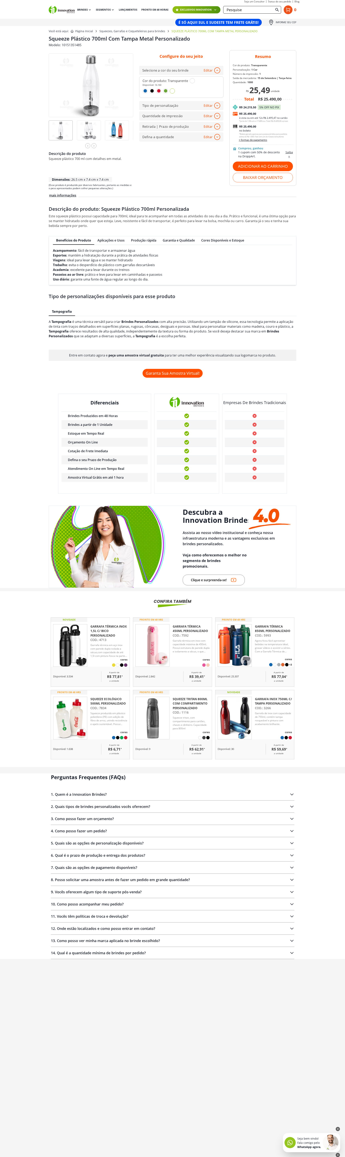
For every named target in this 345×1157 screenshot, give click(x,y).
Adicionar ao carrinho (263, 166)
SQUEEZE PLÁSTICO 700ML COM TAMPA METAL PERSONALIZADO (215, 31)
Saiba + (289, 154)
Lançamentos (128, 9)
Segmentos (103, 9)
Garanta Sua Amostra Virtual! (172, 373)
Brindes (82, 9)
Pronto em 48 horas (155, 9)
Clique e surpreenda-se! (209, 580)
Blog (296, 1)
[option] (63, 133)
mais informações (62, 195)
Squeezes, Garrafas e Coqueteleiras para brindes (132, 31)
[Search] (277, 9)
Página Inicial (84, 31)
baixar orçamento (263, 177)
